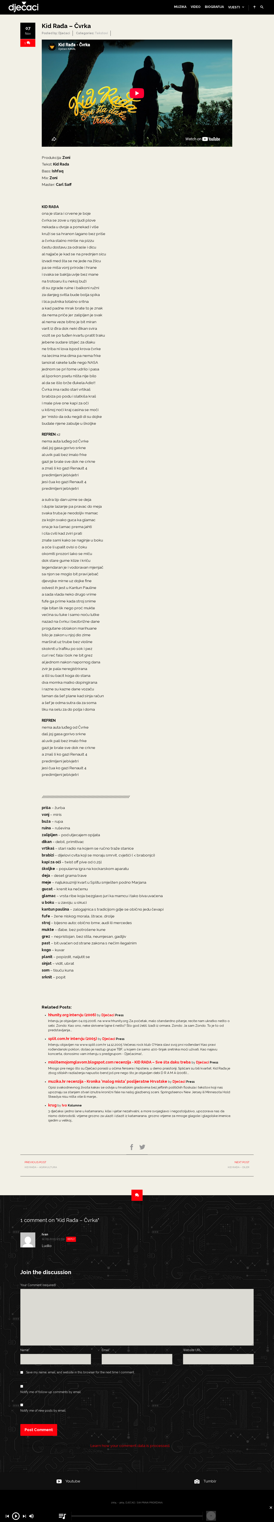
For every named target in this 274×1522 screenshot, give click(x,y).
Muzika (180, 7)
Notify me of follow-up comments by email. (50, 1392)
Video (196, 7)
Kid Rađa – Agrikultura (41, 1165)
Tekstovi (101, 33)
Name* (25, 1350)
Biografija (214, 7)
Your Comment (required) (38, 1285)
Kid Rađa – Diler (238, 1165)
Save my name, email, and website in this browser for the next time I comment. (80, 1372)
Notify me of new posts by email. (43, 1410)
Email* (106, 1350)
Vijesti (234, 7)
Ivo (64, 1105)
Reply (71, 1239)
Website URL (192, 1350)
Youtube (73, 1481)
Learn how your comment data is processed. (130, 1445)
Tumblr (209, 1481)
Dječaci (107, 1015)
